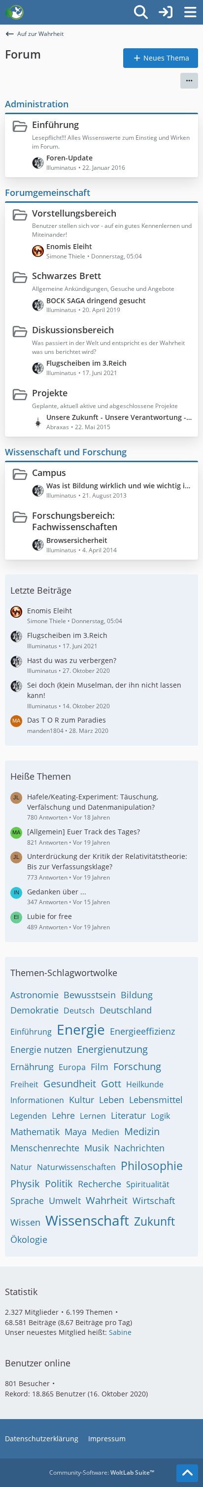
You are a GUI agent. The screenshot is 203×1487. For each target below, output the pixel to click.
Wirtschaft (154, 1200)
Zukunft (154, 1221)
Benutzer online (37, 1363)
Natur (21, 1167)
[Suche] (141, 12)
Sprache (27, 1200)
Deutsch (79, 1010)
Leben (111, 1100)
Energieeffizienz (142, 1031)
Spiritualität (147, 1184)
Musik (96, 1148)
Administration (36, 104)
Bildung (137, 995)
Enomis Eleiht (69, 246)
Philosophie (152, 1165)
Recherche (99, 1184)
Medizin (142, 1131)
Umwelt (65, 1200)
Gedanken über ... (56, 891)
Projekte (50, 393)
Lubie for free (49, 916)
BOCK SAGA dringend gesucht (96, 300)
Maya (76, 1132)
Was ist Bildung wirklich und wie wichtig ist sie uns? (119, 485)
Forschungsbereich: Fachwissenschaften (74, 521)
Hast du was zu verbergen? (71, 660)
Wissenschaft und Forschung (66, 452)
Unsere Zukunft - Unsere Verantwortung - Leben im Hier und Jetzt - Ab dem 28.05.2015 (119, 417)
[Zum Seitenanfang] (187, 1473)
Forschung (137, 1066)
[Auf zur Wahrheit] (14, 12)
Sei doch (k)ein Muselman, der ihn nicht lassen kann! (104, 690)
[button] (189, 81)
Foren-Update (69, 157)
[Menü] (190, 12)
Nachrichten (139, 1148)
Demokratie (34, 1010)
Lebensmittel (156, 1100)
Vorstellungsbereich (74, 213)
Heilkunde (145, 1084)
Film (99, 1067)
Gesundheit (69, 1083)
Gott (111, 1083)
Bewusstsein (90, 995)
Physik (25, 1183)
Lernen (93, 1115)
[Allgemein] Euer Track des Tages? (83, 831)
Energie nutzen (41, 1049)
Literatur (128, 1115)
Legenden (28, 1115)
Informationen (37, 1100)
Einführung (55, 124)
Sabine (120, 1332)
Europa (72, 1067)
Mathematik (35, 1132)
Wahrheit (107, 1200)
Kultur (81, 1100)
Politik (59, 1183)
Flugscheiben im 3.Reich (86, 363)
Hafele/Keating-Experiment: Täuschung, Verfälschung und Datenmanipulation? (92, 802)
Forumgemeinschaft (47, 192)
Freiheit (24, 1084)
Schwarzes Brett (66, 276)
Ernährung (32, 1067)
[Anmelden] (165, 12)
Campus (49, 472)
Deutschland (126, 1010)
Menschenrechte (44, 1148)
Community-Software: (101, 1472)
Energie (81, 1029)
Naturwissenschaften (76, 1167)
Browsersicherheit (76, 540)
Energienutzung (112, 1049)
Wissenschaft (87, 1220)
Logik (160, 1115)
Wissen (25, 1222)
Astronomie (34, 995)
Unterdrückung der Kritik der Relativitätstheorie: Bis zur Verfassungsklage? (107, 861)
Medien (105, 1132)
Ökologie (28, 1239)
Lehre (63, 1115)
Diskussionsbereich (73, 330)
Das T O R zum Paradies (66, 720)
